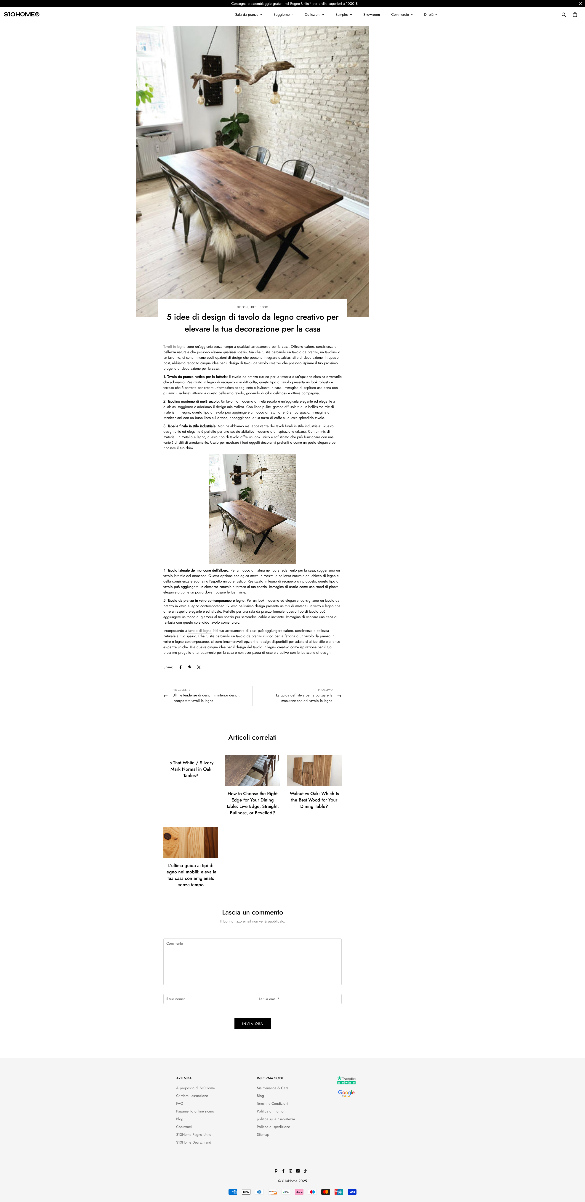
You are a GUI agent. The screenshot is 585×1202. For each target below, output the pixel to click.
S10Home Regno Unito (193, 1134)
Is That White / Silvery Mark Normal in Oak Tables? (190, 769)
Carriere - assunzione (192, 1095)
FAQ (179, 1103)
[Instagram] (290, 1171)
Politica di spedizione (273, 1126)
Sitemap (263, 1134)
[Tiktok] (305, 1171)
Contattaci (184, 1126)
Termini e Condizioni (272, 1103)
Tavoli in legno (174, 346)
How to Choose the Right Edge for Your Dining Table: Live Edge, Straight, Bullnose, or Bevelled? (252, 803)
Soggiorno (282, 14)
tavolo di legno (200, 630)
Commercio (400, 14)
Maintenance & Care (272, 1088)
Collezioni (312, 14)
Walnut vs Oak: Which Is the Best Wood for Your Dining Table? (314, 800)
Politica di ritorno (270, 1111)
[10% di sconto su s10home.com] (252, 509)
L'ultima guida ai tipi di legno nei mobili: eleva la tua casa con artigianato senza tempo (190, 875)
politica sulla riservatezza (276, 1119)
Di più (428, 14)
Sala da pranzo (246, 14)
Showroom (371, 14)
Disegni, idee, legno (252, 307)
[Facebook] (180, 667)
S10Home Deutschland (193, 1142)
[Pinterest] (189, 667)
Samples (341, 14)
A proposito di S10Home (195, 1088)
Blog (179, 1119)
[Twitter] (199, 667)
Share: (168, 667)
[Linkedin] (298, 1171)
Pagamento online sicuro (195, 1111)
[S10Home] (21, 14)
